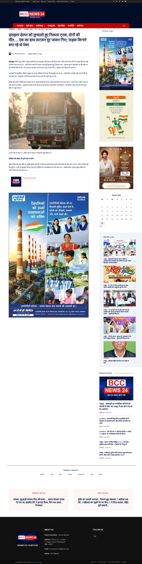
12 (112, 211)
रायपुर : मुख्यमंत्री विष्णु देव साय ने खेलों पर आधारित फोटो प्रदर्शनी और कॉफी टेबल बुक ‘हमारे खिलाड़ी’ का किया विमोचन (117, 261)
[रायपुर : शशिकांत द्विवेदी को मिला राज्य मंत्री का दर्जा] (120, 349)
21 (122, 215)
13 (117, 211)
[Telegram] (82, 54)
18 (107, 215)
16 (131, 211)
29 (126, 219)
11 (107, 211)
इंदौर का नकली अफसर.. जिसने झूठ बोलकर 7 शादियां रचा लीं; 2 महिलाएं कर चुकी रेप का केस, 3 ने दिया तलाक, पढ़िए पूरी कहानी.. (103, 502)
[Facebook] (114, 1)
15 (126, 211)
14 (122, 211)
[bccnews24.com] (10, 54)
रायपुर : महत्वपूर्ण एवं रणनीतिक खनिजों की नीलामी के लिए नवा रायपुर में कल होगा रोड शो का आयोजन (115, 406)
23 (131, 215)
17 (102, 215)
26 (112, 219)
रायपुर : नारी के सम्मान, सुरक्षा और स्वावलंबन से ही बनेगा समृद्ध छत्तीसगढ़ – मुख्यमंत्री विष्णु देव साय (117, 337)
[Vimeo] (122, 1)
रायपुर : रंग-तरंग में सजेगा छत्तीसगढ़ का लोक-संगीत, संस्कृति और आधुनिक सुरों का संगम (116, 286)
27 (117, 219)
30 (131, 219)
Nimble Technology (36, 562)
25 (107, 219)
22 (126, 215)
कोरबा (19, 29)
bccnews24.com (20, 53)
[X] (119, 1)
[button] (124, 25)
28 (122, 219)
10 (102, 211)
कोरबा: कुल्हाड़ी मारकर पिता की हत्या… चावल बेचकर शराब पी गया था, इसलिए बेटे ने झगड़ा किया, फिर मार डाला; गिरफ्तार (38, 502)
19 (112, 215)
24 (102, 219)
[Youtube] (125, 1)
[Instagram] (116, 1)
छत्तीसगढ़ (12, 29)
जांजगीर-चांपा (28, 29)
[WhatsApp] (86, 54)
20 (117, 215)
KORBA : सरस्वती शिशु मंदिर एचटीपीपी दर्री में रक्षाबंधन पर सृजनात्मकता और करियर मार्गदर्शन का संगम (114, 421)
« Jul (100, 226)
